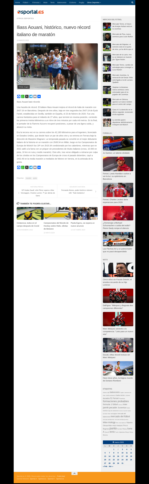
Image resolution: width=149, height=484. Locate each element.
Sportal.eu (42, 479)
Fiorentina (122, 398)
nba (117, 422)
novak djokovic (122, 422)
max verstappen (112, 413)
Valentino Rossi (124, 432)
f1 (111, 398)
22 (114, 460)
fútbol (115, 404)
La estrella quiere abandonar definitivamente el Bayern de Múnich (122, 122)
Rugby (81, 3)
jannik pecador (110, 407)
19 (131, 456)
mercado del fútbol (120, 416)
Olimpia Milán (107, 425)
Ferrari (116, 398)
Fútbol (25, 3)
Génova (120, 404)
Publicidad (61, 476)
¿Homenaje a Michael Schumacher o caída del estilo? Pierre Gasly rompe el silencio (116, 225)
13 (105, 456)
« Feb (105, 466)
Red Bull (119, 429)
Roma (125, 429)
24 (122, 460)
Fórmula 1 (36, 3)
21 (109, 460)
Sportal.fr (51, 479)
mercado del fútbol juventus (121, 419)
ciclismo (127, 395)
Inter (125, 404)
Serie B (107, 432)
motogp (111, 422)
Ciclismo (72, 3)
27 (105, 463)
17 (122, 456)
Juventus (122, 407)
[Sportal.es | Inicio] (30, 12)
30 (118, 463)
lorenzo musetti (123, 410)
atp (108, 392)
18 (127, 456)
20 (105, 460)
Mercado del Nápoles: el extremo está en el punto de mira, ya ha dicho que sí (122, 46)
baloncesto (115, 392)
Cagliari (122, 392)
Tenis (52, 3)
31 (122, 463)
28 (109, 463)
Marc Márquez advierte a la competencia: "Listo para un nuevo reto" (118, 331)
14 (109, 456)
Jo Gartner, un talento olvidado (116, 153)
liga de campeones (113, 410)
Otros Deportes (93, 3)
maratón (28, 178)
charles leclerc (120, 395)
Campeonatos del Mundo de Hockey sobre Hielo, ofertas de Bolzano (56, 226)
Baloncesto (61, 3)
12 (131, 453)
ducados (106, 398)
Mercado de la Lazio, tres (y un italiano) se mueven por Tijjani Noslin (122, 57)
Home (17, 3)
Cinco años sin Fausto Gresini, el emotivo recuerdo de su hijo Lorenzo (117, 282)
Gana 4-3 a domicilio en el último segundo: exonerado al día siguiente (122, 112)
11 (127, 453)
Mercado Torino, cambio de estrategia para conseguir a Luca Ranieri (122, 67)
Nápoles (129, 422)
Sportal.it (33, 479)
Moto (45, 3)
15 (114, 456)
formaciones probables (116, 401)
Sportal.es (60, 479)
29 (114, 463)
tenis (112, 432)
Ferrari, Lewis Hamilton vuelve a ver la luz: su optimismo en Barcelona (117, 176)
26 (131, 460)
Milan (105, 422)
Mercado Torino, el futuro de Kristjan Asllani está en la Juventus (122, 26)
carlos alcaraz (110, 395)
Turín (117, 432)
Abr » (111, 466)
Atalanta (105, 392)
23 (118, 460)
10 (122, 453)
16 (118, 456)
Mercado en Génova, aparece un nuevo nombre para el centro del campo (122, 101)
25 (127, 460)
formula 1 (107, 404)
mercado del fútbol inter (108, 419)
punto (35, 178)
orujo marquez (117, 425)
